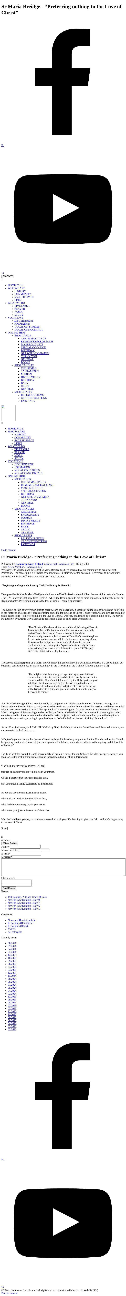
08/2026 (12, 943)
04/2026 (12, 949)
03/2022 (12, 1026)
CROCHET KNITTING (34, 397)
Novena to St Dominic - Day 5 (24, 908)
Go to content (8, 550)
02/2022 (12, 1029)
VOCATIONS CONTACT (28, 329)
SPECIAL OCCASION (33, 347)
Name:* (5, 846)
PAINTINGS (28, 400)
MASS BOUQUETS (32, 344)
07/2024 (12, 984)
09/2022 (12, 1017)
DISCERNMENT (23, 320)
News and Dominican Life (21, 920)
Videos (11, 929)
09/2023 (12, 999)
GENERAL (27, 359)
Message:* (6, 856)
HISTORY (20, 291)
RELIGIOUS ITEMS (32, 395)
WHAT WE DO (16, 302)
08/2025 (12, 964)
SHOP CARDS (22, 335)
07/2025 (12, 966)
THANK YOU (29, 356)
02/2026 (12, 952)
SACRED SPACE (24, 297)
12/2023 (12, 996)
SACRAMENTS (30, 371)
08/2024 (12, 981)
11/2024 (12, 975)
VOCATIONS (15, 317)
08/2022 (12, 1020)
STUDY (18, 314)
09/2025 (12, 961)
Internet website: (9, 850)
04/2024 (12, 990)
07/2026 (12, 946)
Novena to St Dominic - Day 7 (24, 902)
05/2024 (12, 987)
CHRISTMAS (28, 368)
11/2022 (12, 1014)
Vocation (19, 567)
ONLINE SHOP (16, 332)
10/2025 (12, 958)
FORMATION (22, 323)
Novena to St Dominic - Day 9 (24, 900)
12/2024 (12, 972)
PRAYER (19, 308)
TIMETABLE (21, 305)
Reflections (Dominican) (20, 923)
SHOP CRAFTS (23, 392)
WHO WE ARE (16, 288)
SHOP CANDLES (24, 365)
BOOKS (25, 362)
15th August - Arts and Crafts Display (27, 897)
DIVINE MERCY (30, 377)
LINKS (18, 300)
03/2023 (12, 1008)
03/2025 (12, 969)
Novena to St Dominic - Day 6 (24, 905)
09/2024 (12, 978)
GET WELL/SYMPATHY (35, 353)
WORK (18, 311)
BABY (25, 383)
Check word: (8, 878)
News (11, 567)
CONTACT (8, 276)
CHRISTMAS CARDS (33, 338)
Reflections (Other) (18, 926)
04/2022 (12, 1023)
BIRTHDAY (28, 350)
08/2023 (12, 1002)
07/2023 (12, 1005)
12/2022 (12, 1011)
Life (40, 567)
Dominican (31, 567)
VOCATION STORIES (27, 326)
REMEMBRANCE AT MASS (37, 341)
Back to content (9, 1293)
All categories (15, 932)
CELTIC (25, 386)
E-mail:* (5, 853)
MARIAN (26, 374)
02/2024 (12, 993)
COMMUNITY (22, 294)
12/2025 (12, 955)
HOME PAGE (15, 285)
